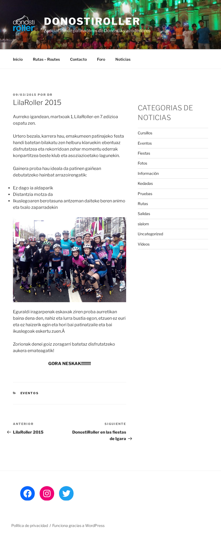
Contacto (78, 59)
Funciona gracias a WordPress (78, 525)
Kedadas (145, 183)
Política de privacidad (29, 525)
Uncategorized (150, 233)
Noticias (122, 59)
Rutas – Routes (46, 59)
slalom (143, 224)
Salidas (144, 213)
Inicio (18, 59)
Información (148, 173)
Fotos (142, 163)
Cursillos (145, 133)
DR (50, 95)
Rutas (143, 203)
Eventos (29, 393)
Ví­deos (144, 244)
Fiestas (144, 153)
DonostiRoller (92, 21)
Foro (101, 59)
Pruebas (145, 193)
